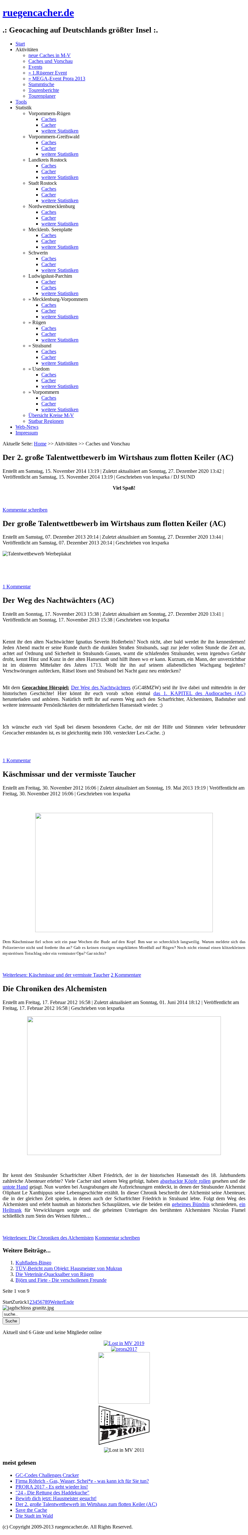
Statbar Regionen (46, 421)
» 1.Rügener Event (47, 72)
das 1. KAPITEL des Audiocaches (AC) (199, 693)
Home (40, 443)
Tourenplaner (42, 96)
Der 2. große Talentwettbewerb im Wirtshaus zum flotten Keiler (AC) (86, 1504)
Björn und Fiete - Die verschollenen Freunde (61, 1280)
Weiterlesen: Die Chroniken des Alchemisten (48, 1238)
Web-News (27, 427)
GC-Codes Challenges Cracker (47, 1475)
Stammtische (41, 84)
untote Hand (15, 1187)
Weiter (56, 1302)
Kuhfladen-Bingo (33, 1262)
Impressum (27, 432)
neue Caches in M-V (49, 55)
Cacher (48, 125)
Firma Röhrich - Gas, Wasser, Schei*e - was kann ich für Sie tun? (82, 1481)
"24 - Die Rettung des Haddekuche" (52, 1492)
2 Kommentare (126, 975)
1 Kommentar (17, 586)
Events (35, 67)
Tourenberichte (43, 90)
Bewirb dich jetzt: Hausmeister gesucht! (56, 1498)
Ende (68, 1302)
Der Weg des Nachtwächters (100, 687)
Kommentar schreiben (25, 510)
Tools (21, 102)
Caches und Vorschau (50, 61)
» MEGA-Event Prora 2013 (56, 78)
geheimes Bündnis (191, 1204)
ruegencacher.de (38, 12)
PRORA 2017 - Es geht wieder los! (52, 1487)
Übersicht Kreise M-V (51, 415)
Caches (48, 119)
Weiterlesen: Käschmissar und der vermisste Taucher (56, 975)
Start (20, 43)
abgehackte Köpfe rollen (185, 1181)
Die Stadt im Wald (34, 1516)
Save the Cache (31, 1510)
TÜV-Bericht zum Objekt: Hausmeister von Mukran (69, 1268)
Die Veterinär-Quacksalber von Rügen (55, 1274)
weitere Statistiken (59, 131)
